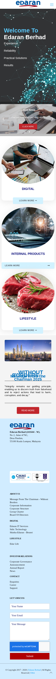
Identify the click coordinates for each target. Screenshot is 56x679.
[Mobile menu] (51, 4)
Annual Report (17, 568)
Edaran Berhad (34, 670)
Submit (29, 656)
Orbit (32, 673)
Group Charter (17, 511)
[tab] (28, 265)
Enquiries (14, 582)
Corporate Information (21, 505)
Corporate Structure (19, 508)
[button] (26, 131)
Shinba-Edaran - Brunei (21, 532)
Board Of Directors (19, 515)
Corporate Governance (21, 561)
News (12, 571)
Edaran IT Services (19, 526)
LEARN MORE (27, 200)
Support (13, 588)
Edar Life (14, 544)
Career (13, 585)
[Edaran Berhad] (28, 4)
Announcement (17, 565)
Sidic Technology (18, 529)
